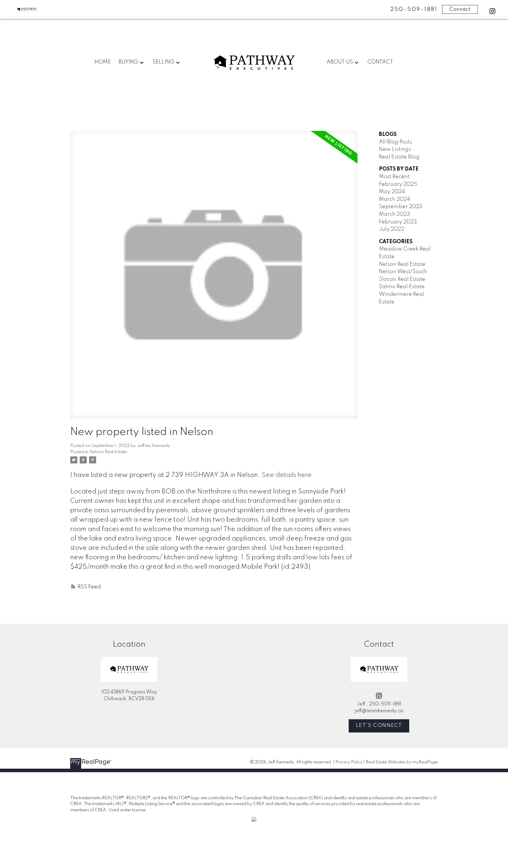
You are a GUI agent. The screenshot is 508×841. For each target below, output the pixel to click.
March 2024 (394, 199)
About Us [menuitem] (340, 62)
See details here (287, 475)
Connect (459, 9)
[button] (492, 11)
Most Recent (394, 176)
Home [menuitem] (102, 62)
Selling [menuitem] (163, 62)
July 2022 (391, 229)
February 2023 (398, 222)
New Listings (395, 149)
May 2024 (392, 191)
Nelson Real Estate (108, 452)
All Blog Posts (395, 142)
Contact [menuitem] (380, 62)
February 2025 (398, 184)
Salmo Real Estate (402, 286)
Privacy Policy (348, 762)
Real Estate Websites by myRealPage (402, 762)
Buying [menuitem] (128, 62)
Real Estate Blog (399, 157)
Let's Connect (379, 725)
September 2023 (400, 206)
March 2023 (394, 214)
